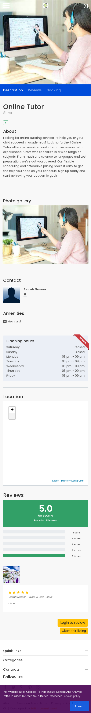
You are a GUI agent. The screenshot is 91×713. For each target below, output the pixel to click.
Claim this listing (74, 631)
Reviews (35, 90)
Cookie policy (72, 696)
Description (13, 90)
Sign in (85, 6)
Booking (54, 90)
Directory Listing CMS (72, 480)
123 (9, 113)
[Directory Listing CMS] (45, 4)
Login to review (72, 622)
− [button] (12, 416)
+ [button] (12, 409)
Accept (79, 706)
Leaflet (55, 480)
